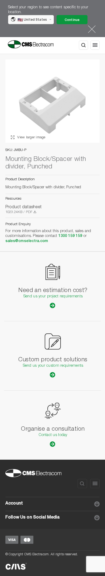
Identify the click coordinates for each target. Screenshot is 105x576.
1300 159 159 (70, 236)
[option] (52, 101)
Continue (72, 20)
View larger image (31, 137)
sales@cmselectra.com (26, 241)
